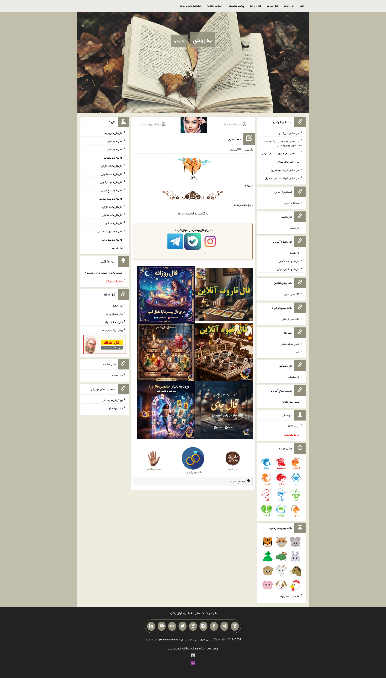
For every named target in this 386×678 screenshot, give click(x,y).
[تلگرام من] (224, 626)
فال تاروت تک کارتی (112, 166)
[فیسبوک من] (214, 626)
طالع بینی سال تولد (289, 596)
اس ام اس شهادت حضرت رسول (282, 178)
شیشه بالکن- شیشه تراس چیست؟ (104, 272)
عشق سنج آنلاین (290, 401)
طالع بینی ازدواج (290, 319)
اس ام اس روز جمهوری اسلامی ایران (280, 153)
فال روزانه (255, 5)
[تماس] (193, 626)
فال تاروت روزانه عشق (110, 231)
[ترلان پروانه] (194, 125)
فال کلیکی (293, 377)
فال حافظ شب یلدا (113, 322)
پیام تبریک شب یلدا (112, 330)
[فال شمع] (166, 353)
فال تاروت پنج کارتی (112, 190)
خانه (302, 5)
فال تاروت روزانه (113, 133)
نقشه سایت (173, 648)
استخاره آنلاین (214, 5)
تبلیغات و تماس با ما (190, 5)
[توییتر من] (183, 626)
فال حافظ (289, 5)
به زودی (202, 40)
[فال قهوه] (224, 353)
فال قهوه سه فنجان (289, 261)
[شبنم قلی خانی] (152, 125)
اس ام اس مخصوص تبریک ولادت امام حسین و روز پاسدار (283, 143)
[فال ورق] (166, 411)
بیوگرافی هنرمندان (112, 400)
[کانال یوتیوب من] (162, 626)
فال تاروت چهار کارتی (111, 182)
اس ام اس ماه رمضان (288, 161)
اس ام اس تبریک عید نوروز (285, 170)
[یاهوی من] (235, 626)
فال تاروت (272, 5)
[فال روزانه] (166, 295)
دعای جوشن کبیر (290, 343)
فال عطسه (117, 375)
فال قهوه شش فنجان (288, 269)
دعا (183, 213)
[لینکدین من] (151, 626)
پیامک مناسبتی (236, 5)
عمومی (233, 481)
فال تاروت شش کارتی (111, 198)
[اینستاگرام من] (203, 626)
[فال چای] (224, 411)
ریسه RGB (293, 426)
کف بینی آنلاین (291, 294)
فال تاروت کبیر (114, 141)
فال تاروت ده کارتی (112, 215)
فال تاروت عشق (114, 223)
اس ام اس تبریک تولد (288, 133)
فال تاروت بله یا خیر (112, 239)
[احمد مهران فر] (234, 125)
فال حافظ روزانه (114, 314)
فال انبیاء (294, 228)
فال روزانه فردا (114, 408)
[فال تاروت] (224, 295)
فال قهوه (294, 252)
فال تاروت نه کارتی (112, 206)
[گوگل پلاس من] (172, 626)
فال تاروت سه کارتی (112, 174)
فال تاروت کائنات (113, 157)
